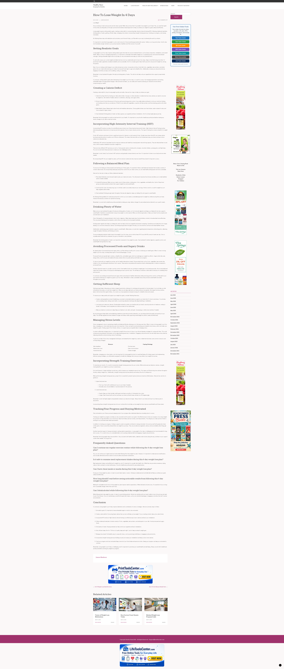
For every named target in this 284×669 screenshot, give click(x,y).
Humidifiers (164, 5)
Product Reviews (183, 5)
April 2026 (173, 304)
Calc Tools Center (180, 41)
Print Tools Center (180, 53)
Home (126, 5)
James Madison (105, 20)
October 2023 (174, 338)
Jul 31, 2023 (95, 20)
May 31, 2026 (98, 619)
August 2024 (173, 326)
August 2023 (173, 341)
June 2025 (173, 307)
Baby (172, 5)
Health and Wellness (149, 5)
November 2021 (174, 354)
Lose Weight (135, 5)
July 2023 (173, 344)
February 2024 (174, 329)
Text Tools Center (181, 38)
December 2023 (174, 332)
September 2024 (175, 323)
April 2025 (173, 313)
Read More (98, 622)
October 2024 (174, 320)
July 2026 (173, 295)
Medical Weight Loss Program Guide (153, 616)
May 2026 (173, 301)
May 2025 (173, 310)
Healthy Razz (98, 4)
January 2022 (174, 347)
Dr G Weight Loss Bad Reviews (103, 587)
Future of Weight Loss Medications (102, 616)
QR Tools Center (180, 45)
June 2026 (173, 298)
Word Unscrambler (180, 57)
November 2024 (174, 317)
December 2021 (174, 351)
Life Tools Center (181, 61)
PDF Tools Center (181, 49)
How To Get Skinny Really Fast (157, 587)
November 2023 (174, 335)
